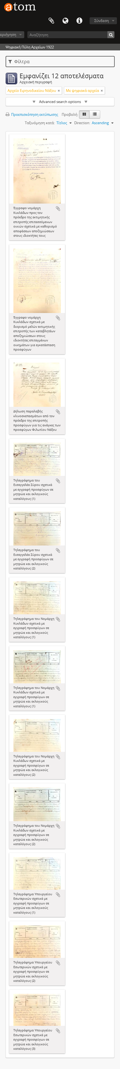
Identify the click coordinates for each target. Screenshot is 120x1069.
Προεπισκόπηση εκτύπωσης (34, 114)
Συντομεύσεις (79, 21)
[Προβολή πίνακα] (94, 114)
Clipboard (51, 21)
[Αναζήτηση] (110, 34)
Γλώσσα (65, 21)
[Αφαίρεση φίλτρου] (59, 90)
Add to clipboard (58, 208)
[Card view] (84, 114)
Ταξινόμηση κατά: (40, 122)
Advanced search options (60, 101)
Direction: (82, 122)
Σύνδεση (101, 20)
